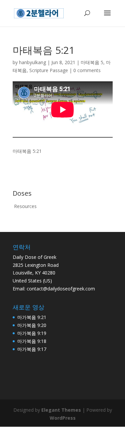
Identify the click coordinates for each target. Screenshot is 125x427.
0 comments (87, 70)
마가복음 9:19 (31, 333)
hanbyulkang (32, 62)
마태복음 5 (92, 62)
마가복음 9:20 (31, 325)
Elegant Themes (61, 410)
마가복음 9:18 (31, 341)
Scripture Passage (48, 70)
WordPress (63, 418)
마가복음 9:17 (31, 349)
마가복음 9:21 (31, 317)
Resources (25, 206)
